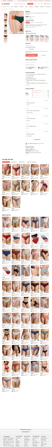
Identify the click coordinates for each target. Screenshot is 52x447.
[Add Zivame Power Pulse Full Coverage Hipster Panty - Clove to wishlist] (19, 346)
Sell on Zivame (41, 0)
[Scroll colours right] (48, 38)
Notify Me (32, 55)
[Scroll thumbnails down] (6, 43)
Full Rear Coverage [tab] (39, 22)
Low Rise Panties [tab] (22, 162)
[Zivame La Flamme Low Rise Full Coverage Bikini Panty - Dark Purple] (44, 186)
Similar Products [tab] (6, 162)
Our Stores (35, 0)
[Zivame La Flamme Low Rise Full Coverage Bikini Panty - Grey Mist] (35, 186)
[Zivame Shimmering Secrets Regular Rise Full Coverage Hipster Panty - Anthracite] (44, 350)
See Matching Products (30, 27)
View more (27, 84)
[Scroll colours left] (26, 38)
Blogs (19, 0)
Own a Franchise (47, 0)
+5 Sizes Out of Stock (29, 45)
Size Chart (32, 49)
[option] (5, 15)
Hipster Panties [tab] (14, 162)
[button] (24, 3)
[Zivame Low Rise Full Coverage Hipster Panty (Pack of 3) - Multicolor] (6, 170)
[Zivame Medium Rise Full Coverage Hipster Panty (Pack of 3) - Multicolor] (35, 318)
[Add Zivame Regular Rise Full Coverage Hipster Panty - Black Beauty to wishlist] (19, 394)
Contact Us (31, 0)
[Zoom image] (16, 22)
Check (47, 62)
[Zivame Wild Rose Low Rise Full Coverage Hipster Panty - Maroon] (16, 170)
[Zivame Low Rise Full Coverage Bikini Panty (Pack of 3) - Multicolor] (44, 170)
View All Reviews (37, 139)
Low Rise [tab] (32, 22)
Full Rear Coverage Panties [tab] (31, 162)
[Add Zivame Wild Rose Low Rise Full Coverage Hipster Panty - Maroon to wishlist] (19, 165)
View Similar (20, 32)
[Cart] (41, 3)
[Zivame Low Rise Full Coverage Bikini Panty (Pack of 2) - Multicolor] (35, 170)
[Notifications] (35, 3)
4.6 (10, 32)
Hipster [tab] (27, 22)
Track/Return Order (25, 0)
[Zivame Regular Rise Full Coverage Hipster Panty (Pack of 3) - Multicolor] (25, 170)
